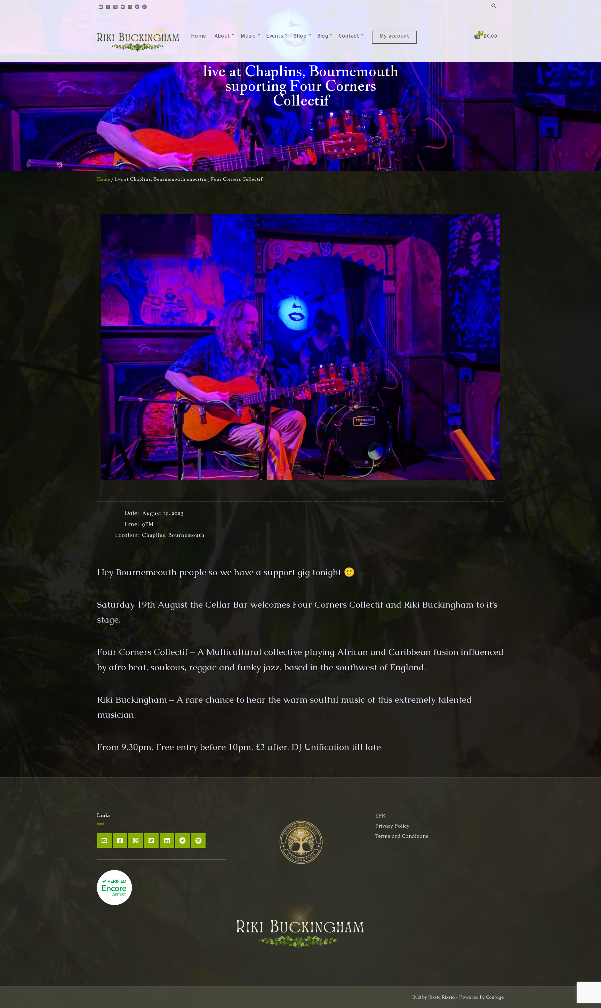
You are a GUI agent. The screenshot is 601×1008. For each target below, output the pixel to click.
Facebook (108, 6)
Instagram (115, 6)
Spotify (144, 6)
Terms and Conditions (401, 836)
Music (248, 37)
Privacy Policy (392, 825)
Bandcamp (137, 6)
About (222, 37)
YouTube (100, 6)
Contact (349, 37)
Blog (322, 37)
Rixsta (448, 997)
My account (394, 37)
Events (274, 37)
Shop (300, 37)
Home (198, 37)
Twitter (122, 6)
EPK (380, 815)
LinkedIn (130, 6)
